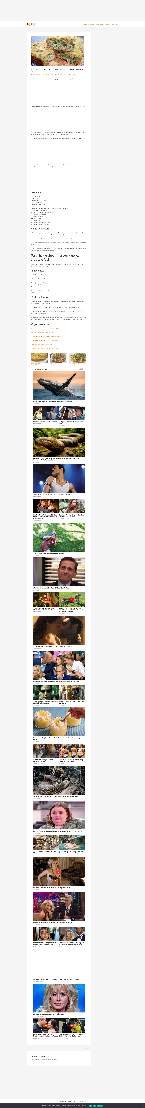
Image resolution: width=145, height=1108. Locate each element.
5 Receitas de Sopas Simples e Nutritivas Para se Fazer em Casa (46, 336)
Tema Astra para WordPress (80, 1101)
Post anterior (31, 1048)
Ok (90, 1105)
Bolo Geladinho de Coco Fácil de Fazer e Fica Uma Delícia (45, 328)
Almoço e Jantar (49, 74)
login (42, 1059)
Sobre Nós (114, 24)
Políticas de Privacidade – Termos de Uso (93, 24)
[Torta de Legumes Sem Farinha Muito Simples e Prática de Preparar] (39, 358)
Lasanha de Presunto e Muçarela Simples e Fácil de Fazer (44, 348)
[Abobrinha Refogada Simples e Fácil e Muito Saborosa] (77, 358)
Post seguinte (86, 1048)
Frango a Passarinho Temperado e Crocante (41, 344)
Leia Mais (100, 1105)
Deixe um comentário (36, 74)
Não (95, 1105)
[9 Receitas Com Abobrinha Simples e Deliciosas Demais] (58, 358)
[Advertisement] (45, 10)
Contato (107, 24)
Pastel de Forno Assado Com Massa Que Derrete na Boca (44, 340)
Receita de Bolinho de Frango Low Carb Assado (42, 332)
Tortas (43, 74)
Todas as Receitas (58, 74)
